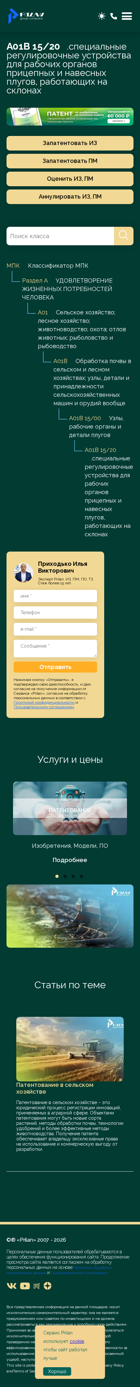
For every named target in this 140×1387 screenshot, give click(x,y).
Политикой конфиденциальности (44, 702)
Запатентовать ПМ (70, 160)
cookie (77, 1341)
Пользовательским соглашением (44, 707)
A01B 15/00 (85, 418)
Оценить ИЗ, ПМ (70, 178)
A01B (60, 361)
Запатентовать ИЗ (70, 143)
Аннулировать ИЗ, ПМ (70, 196)
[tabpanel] (70, 823)
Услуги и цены (70, 759)
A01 (43, 312)
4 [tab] (81, 876)
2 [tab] (65, 876)
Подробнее (70, 860)
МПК (13, 265)
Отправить (55, 666)
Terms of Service (27, 1371)
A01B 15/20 (100, 449)
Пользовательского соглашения (78, 1273)
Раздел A (35, 280)
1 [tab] (57, 876)
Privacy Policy (112, 1365)
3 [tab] (73, 876)
